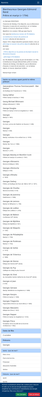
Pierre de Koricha (8, 358)
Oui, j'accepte (21, 394)
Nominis (4, 2)
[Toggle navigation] (38, 2)
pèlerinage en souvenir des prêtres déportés (16, 44)
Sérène (5, 369)
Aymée (5, 382)
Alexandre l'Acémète (9, 366)
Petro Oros (6, 354)
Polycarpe (6, 362)
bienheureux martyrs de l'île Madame (23, 34)
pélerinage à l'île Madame (12, 57)
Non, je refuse (34, 394)
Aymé (4, 378)
